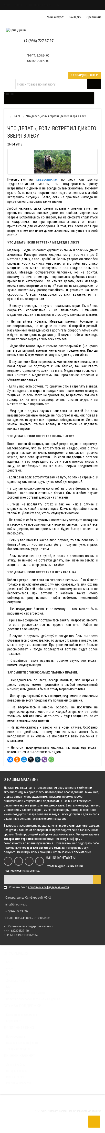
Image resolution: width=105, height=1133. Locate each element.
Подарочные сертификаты (22, 1043)
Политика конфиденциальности (26, 993)
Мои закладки (15, 1077)
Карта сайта (13, 1021)
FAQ (58, 5)
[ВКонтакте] (10, 759)
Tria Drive (96, 1111)
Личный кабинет (16, 1064)
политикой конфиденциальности (48, 887)
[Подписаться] (97, 879)
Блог (7, 5)
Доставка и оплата (38, 5)
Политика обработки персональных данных (33, 999)
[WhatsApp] (51, 759)
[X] (31, 759)
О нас (18, 5)
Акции (9, 968)
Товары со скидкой (18, 1049)
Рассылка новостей (18, 1083)
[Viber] (44, 759)
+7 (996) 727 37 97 (38, 41)
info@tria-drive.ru (16, 904)
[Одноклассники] (17, 759)
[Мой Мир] (24, 759)
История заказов (16, 1071)
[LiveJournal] (38, 759)
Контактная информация (21, 1015)
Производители (16, 1036)
